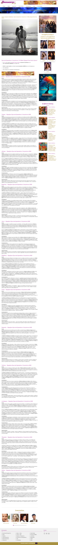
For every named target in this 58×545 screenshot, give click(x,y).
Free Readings (18, 540)
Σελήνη (3, 534)
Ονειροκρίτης (4, 540)
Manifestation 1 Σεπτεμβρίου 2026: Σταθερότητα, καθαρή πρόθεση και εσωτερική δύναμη (52, 158)
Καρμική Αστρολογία (5, 538)
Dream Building (32, 533)
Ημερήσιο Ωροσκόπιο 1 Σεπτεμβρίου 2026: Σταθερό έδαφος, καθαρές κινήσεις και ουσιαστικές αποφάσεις (52, 137)
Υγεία (17, 538)
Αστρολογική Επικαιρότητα (6, 533)
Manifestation (32, 537)
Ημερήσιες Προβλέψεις (9, 16)
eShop (31, 540)
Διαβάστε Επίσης (47, 104)
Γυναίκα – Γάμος (18, 534)
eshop (5, 62)
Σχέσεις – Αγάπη (19, 533)
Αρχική (3, 16)
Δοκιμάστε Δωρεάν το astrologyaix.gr (28, 543)
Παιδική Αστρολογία (5, 537)
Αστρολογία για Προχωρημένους (21, 537)
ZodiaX (31, 538)
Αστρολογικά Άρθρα (33, 534)
